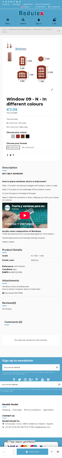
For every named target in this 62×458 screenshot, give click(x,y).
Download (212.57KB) (13, 293)
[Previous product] (58, 30)
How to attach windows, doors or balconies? (21, 289)
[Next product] (59, 30)
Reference (7, 266)
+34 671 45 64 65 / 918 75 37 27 (18, 427)
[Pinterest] (13, 155)
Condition (7, 269)
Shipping (6, 4)
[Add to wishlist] (51, 452)
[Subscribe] (57, 367)
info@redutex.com (42, 427)
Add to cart (34, 451)
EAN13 (5, 272)
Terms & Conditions (43, 4)
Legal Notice (28, 4)
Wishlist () (41, 7)
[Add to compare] (57, 452)
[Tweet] (10, 155)
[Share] (7, 155)
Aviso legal (16, 4)
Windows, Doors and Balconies (15, 286)
